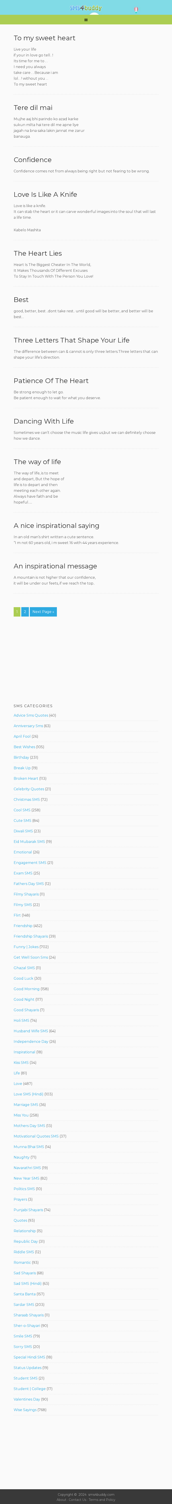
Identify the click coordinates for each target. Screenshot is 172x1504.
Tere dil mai (33, 107)
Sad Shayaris (25, 1273)
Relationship (25, 1231)
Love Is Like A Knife (45, 194)
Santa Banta (25, 1294)
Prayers (20, 1199)
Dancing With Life (44, 421)
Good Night (24, 999)
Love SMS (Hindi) (28, 1094)
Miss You (21, 1115)
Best (21, 300)
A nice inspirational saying (56, 525)
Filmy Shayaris (26, 894)
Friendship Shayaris (31, 936)
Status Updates (27, 1368)
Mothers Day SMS (29, 1126)
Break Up (22, 768)
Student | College (30, 1389)
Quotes (20, 1220)
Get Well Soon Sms (31, 957)
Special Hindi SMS (29, 1357)
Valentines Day (27, 1399)
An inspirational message (55, 566)
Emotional (23, 852)
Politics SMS (24, 1189)
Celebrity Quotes (29, 789)
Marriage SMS (26, 1105)
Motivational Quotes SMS (36, 1136)
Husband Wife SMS (31, 1031)
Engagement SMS (30, 863)
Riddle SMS (24, 1252)
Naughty (22, 1157)
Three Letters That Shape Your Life (72, 340)
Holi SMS (21, 1020)
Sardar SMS (24, 1305)
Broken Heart (26, 778)
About (61, 1500)
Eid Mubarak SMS (29, 842)
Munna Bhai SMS (29, 1147)
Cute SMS (22, 820)
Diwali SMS (23, 831)
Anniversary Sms (28, 726)
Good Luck (23, 978)
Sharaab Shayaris (29, 1315)
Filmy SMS (23, 905)
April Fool (22, 736)
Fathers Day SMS (29, 884)
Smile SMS (23, 1336)
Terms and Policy (102, 1500)
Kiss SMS (21, 1063)
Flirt (17, 915)
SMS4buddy (86, 8)
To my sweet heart (44, 38)
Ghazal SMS (24, 968)
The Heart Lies (38, 253)
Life (17, 1073)
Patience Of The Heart (51, 381)
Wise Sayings (25, 1410)
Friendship (23, 926)
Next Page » (43, 612)
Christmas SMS (27, 799)
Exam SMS (23, 873)
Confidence (33, 160)
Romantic (22, 1262)
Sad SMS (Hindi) (28, 1283)
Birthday (21, 757)
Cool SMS (22, 810)
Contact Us (77, 1500)
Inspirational (24, 1052)
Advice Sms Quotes (31, 715)
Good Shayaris (26, 1010)
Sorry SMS (23, 1347)
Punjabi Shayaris (28, 1210)
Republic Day (26, 1241)
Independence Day (31, 1041)
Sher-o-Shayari (27, 1326)
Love (18, 1084)
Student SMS (26, 1378)
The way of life (37, 462)
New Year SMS (26, 1178)
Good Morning (27, 989)
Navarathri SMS (27, 1168)
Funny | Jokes (26, 947)
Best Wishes (24, 747)
